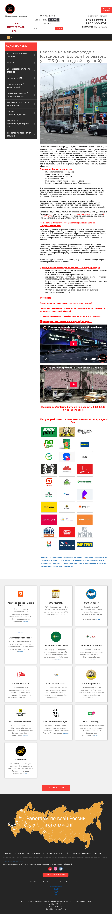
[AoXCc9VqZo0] (67, 431)
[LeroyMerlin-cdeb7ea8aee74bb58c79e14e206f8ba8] (67, 481)
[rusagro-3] (85, 532)
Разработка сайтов (49, 566)
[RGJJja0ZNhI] (49, 431)
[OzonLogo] (67, 456)
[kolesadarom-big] (49, 494)
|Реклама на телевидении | (52, 558)
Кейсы (67, 853)
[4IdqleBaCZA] (85, 494)
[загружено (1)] (67, 532)
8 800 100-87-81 (96, 23)
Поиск (59, 28)
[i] (49, 519)
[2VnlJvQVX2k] (49, 444)
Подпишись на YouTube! (55, 874)
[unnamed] (49, 469)
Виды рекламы (33, 853)
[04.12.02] (49, 544)
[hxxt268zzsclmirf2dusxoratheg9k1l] (67, 519)
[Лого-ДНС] (85, 519)
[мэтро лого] (85, 544)
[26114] (67, 544)
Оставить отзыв (56, 787)
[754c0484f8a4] (67, 444)
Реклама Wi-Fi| (65, 566)
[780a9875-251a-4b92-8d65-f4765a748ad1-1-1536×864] (85, 481)
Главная (7, 853)
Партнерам (47, 853)
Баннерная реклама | (51, 563)
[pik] (49, 532)
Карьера (97, 853)
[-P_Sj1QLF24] (49, 507)
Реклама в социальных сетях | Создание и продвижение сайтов (74, 561)
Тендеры (76, 853)
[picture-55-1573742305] (85, 431)
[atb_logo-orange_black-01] (85, 507)
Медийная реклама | (74, 563)
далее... (25, 621)
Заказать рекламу (106, 9)
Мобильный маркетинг (96, 563)
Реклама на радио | (74, 558)
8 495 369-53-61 (96, 20)
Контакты (87, 853)
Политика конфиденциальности (13, 861)
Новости (58, 853)
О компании (18, 853)
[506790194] (67, 507)
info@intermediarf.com (97, 16)
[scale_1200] (49, 456)
